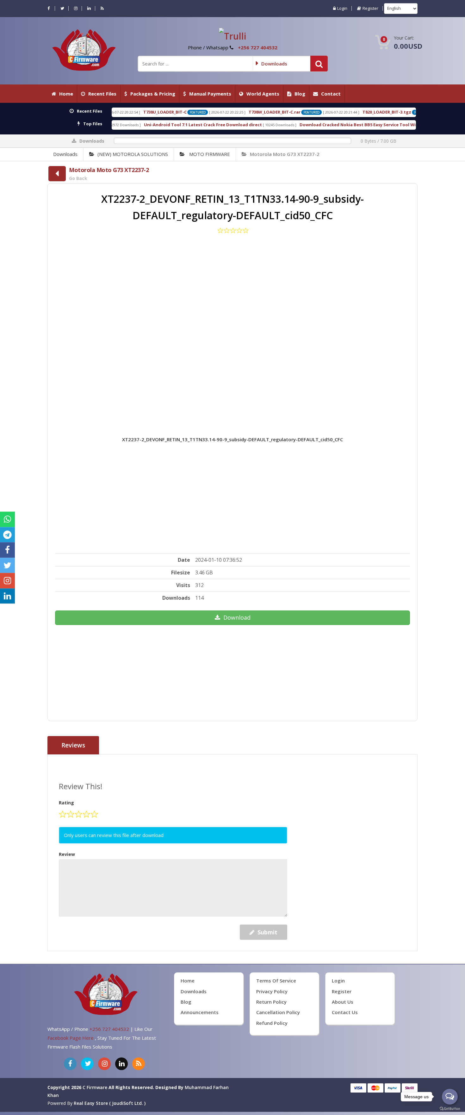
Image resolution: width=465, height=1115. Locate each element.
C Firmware (95, 1087)
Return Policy (271, 1002)
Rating (66, 803)
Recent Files (102, 93)
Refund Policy (272, 1023)
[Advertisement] (232, 325)
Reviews (73, 745)
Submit (267, 932)
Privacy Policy (272, 991)
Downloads (65, 154)
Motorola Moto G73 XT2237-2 (284, 154)
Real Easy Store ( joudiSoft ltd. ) (110, 1103)
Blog (299, 93)
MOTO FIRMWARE (209, 154)
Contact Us (345, 1012)
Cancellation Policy (278, 1012)
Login (342, 8)
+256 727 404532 (257, 47)
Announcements (200, 1012)
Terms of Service (276, 980)
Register (370, 8)
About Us (342, 1002)
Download (237, 617)
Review (67, 854)
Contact (331, 93)
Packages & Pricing (152, 93)
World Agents (262, 93)
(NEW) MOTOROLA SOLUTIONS (132, 154)
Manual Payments (210, 93)
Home (66, 93)
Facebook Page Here (71, 1038)
